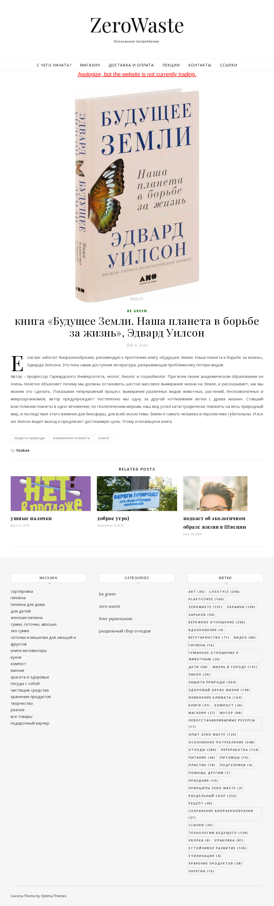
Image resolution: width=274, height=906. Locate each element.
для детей (21, 611)
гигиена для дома (28, 604)
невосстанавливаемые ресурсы (222, 723)
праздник (203, 780)
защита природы (29, 438)
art (197, 592)
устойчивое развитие (218, 848)
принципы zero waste (216, 788)
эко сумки (20, 630)
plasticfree (206, 599)
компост (18, 663)
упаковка (229, 840)
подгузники (236, 765)
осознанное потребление (222, 742)
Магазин (90, 65)
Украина (241, 607)
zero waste (109, 606)
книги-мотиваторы (29, 650)
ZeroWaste (137, 24)
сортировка (22, 591)
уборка (199, 840)
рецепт (200, 803)
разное (18, 709)
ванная (17, 670)
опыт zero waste (213, 734)
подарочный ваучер (30, 723)
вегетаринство (209, 637)
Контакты (199, 65)
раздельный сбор (213, 796)
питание (202, 757)
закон (199, 674)
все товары (21, 716)
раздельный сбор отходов (125, 630)
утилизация (205, 856)
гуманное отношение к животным (214, 656)
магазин (202, 713)
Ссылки (228, 65)
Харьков (202, 615)
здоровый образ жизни (219, 690)
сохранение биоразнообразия (221, 814)
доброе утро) (113, 518)
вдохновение (206, 630)
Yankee (23, 450)
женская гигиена (27, 617)
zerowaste (206, 607)
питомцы (234, 757)
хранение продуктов (31, 696)
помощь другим (209, 773)
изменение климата (71, 438)
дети (198, 667)
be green (137, 311)
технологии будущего (218, 833)
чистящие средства (30, 690)
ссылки (201, 825)
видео (245, 637)
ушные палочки (31, 518)
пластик (202, 765)
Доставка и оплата (131, 65)
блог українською (115, 618)
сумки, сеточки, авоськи (33, 624)
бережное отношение (217, 622)
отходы (202, 750)
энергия (201, 871)
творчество (22, 703)
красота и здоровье (30, 677)
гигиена (18, 597)
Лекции (171, 65)
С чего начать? (54, 65)
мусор (231, 713)
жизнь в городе (234, 667)
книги (103, 438)
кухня (16, 657)
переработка (240, 750)
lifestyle (225, 592)
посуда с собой (25, 683)
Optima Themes (54, 895)
